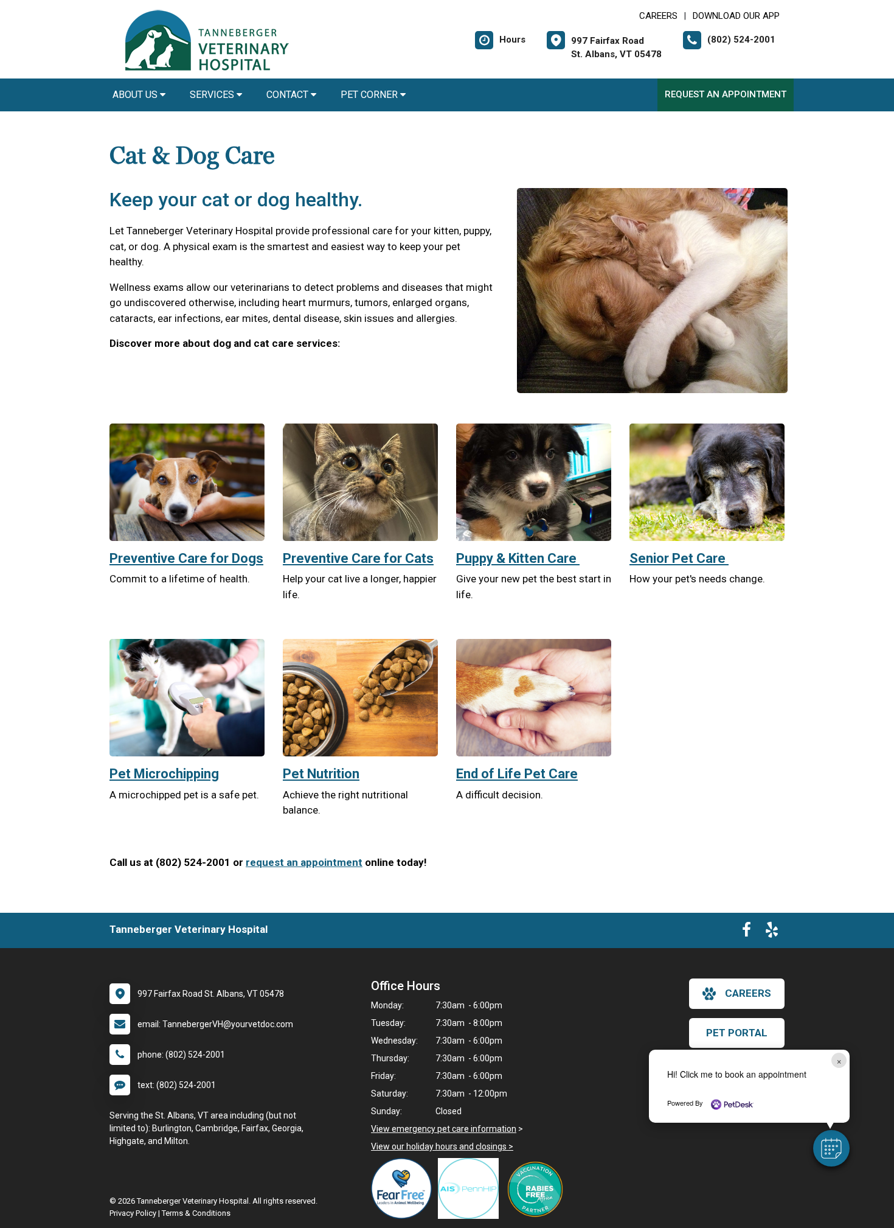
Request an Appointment (725, 94)
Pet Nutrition (321, 773)
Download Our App (736, 15)
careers (748, 993)
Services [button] (213, 94)
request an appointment (304, 862)
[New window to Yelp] (772, 932)
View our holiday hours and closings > (442, 1146)
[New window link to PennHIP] (471, 1188)
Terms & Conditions (196, 1213)
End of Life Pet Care (517, 773)
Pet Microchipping (164, 773)
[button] (831, 1148)
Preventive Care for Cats (358, 558)
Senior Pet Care (679, 558)
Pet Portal (737, 1033)
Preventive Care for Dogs (186, 558)
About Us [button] (136, 94)
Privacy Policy (132, 1213)
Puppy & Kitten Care (518, 558)
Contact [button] (288, 94)
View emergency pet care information (443, 1129)
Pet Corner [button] (370, 94)
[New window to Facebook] (746, 932)
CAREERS (658, 15)
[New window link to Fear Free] (404, 1188)
